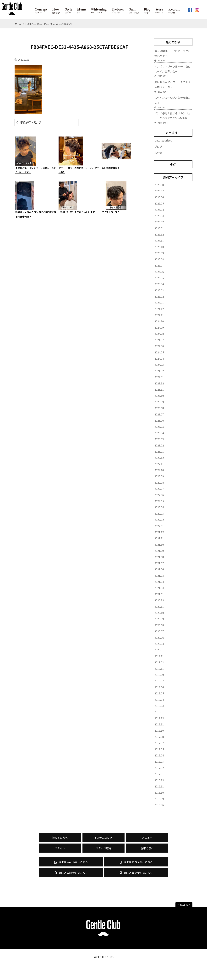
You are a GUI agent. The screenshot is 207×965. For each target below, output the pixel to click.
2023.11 (159, 389)
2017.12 (159, 718)
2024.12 (159, 309)
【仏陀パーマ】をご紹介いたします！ (78, 212)
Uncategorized (163, 140)
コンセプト (41, 10)
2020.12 (159, 600)
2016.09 (159, 799)
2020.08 (159, 625)
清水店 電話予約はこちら (138, 862)
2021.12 (159, 532)
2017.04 (159, 755)
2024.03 (159, 365)
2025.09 (159, 253)
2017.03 (159, 761)
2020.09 (159, 619)
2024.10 (159, 321)
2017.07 (159, 743)
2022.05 (159, 501)
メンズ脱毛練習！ (111, 167)
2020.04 (159, 644)
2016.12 (159, 780)
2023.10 (159, 396)
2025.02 (159, 296)
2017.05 (159, 749)
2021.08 (159, 557)
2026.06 (159, 197)
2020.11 (159, 606)
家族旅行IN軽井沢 (30, 122)
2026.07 (159, 191)
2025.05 (159, 278)
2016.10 (159, 792)
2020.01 (159, 650)
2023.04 (159, 433)
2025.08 (159, 259)
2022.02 (159, 520)
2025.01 (159, 303)
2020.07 (159, 631)
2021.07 (159, 563)
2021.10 (159, 544)
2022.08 (159, 482)
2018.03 (159, 706)
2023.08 (159, 408)
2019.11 (159, 656)
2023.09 (159, 402)
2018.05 (159, 693)
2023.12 (159, 383)
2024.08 (159, 334)
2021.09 (159, 551)
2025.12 (159, 234)
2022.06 (159, 495)
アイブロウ (118, 10)
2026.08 (159, 185)
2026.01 (159, 228)
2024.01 (159, 377)
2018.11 (159, 669)
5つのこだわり (103, 837)
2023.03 (159, 439)
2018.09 (159, 675)
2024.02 (159, 371)
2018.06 (159, 687)
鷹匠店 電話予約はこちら (138, 873)
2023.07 (159, 414)
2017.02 (159, 768)
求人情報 (174, 10)
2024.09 (159, 327)
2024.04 (159, 358)
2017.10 (159, 730)
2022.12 (159, 458)
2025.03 (159, 290)
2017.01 (159, 774)
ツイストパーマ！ (111, 212)
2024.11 (159, 315)
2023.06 (159, 420)
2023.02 (159, 445)
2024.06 (159, 346)
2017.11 (159, 724)
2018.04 (159, 700)
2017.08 (159, 737)
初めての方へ (60, 837)
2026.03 (159, 216)
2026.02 (159, 222)
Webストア (159, 10)
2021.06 (159, 569)
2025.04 (159, 284)
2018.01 (159, 712)
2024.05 (159, 352)
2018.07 (159, 681)
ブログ (147, 10)
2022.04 (159, 507)
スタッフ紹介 (134, 10)
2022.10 (159, 470)
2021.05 (159, 575)
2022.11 (159, 464)
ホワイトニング (99, 10)
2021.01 (159, 594)
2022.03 (159, 513)
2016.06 (159, 805)
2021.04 (159, 582)
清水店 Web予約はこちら (73, 862)
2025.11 (159, 241)
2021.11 (159, 538)
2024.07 (159, 340)
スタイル (68, 10)
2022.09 (159, 476)
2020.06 (159, 638)
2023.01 (159, 451)
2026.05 (159, 203)
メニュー (81, 10)
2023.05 (159, 427)
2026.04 (159, 210)
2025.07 (159, 265)
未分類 (158, 153)
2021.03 (159, 588)
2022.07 (159, 489)
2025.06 (159, 272)
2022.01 (159, 526)
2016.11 (159, 786)
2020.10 (159, 613)
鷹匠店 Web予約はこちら (73, 873)
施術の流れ (56, 10)
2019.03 (159, 662)
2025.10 (159, 247)
